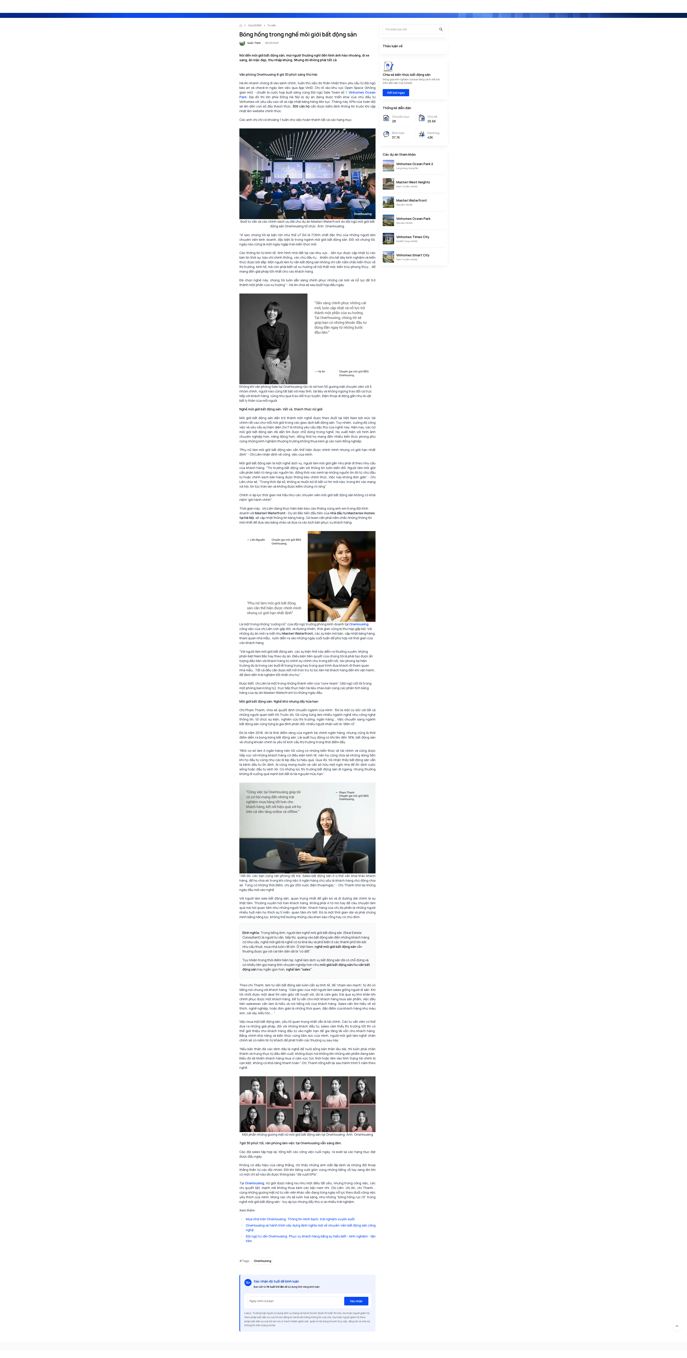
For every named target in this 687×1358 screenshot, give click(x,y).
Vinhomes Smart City (413, 255)
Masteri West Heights (413, 182)
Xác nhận (356, 1301)
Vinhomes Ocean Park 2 (414, 164)
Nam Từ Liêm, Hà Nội (406, 186)
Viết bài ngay (396, 93)
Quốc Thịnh (254, 43)
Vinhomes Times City (412, 237)
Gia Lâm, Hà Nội (404, 204)
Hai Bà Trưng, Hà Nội (406, 241)
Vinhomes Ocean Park (413, 218)
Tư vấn (271, 25)
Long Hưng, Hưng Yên (407, 168)
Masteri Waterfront (411, 200)
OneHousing (262, 1261)
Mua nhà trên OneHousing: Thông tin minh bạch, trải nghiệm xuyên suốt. (300, 1219)
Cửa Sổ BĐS (255, 25)
